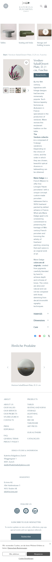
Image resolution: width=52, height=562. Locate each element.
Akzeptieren (38, 554)
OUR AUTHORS (34, 433)
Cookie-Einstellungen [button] (26, 558)
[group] (26, 370)
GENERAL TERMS (11, 439)
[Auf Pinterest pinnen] (39, 336)
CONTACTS (9, 420)
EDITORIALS (9, 429)
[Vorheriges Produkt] (7, 367)
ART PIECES (32, 426)
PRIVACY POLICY (11, 442)
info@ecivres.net (10, 492)
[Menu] (5, 6)
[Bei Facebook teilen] (35, 336)
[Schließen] (49, 545)
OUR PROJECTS (10, 414)
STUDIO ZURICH (11, 417)
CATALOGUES (33, 439)
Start (5, 55)
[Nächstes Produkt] (44, 367)
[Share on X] (49, 336)
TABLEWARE (32, 423)
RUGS (29, 417)
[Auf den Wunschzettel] (26, 62)
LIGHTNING (32, 414)
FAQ (5, 436)
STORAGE (31, 411)
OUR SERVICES (10, 411)
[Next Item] (46, 32)
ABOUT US (8, 405)
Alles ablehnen (14, 554)
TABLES (30, 405)
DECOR (30, 420)
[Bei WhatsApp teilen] (44, 336)
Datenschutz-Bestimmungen (17, 548)
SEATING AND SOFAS (36, 408)
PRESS (6, 426)
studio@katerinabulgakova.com (17, 465)
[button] (45, 6)
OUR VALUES (9, 408)
